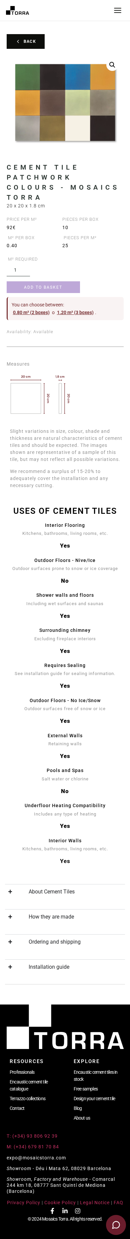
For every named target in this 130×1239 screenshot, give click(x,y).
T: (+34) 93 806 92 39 (33, 1136)
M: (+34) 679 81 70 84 (33, 1146)
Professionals (22, 1072)
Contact (17, 1108)
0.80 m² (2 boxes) (31, 312)
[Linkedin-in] (65, 1211)
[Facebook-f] (52, 1211)
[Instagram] (78, 1211)
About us (82, 1118)
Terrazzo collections (27, 1098)
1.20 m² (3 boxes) (75, 312)
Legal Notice (95, 1202)
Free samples (86, 1088)
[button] (112, 65)
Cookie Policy (60, 1202)
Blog (78, 1108)
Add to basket (43, 287)
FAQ (118, 1202)
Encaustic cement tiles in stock (96, 1075)
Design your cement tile (94, 1098)
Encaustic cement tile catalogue (29, 1085)
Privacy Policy (23, 1202)
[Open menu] (117, 10)
